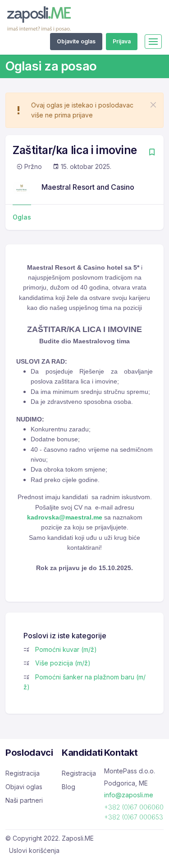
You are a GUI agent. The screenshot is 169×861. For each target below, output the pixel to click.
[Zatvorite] (153, 105)
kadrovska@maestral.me (64, 517)
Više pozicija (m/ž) (63, 663)
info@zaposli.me (128, 795)
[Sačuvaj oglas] (151, 153)
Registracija (22, 773)
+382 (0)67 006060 (134, 807)
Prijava (122, 41)
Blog (68, 787)
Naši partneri (24, 800)
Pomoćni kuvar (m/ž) (66, 649)
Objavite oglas (76, 41)
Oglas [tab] (22, 217)
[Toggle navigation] (153, 41)
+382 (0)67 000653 (133, 817)
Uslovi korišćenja (34, 850)
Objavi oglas (23, 787)
